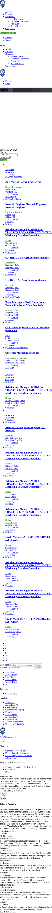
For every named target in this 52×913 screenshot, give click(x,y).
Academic (10, 702)
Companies (10, 28)
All (6, 684)
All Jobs (8, 12)
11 (6, 658)
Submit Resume (17, 26)
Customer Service (14, 710)
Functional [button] (4, 848)
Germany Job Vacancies (15, 751)
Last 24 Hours (11, 675)
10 (6, 655)
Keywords (4, 665)
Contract (11, 693)
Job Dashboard (17, 19)
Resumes (9, 14)
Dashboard (10, 16)
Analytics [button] (4, 872)
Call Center (11, 707)
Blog (7, 772)
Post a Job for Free (8, 33)
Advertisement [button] (6, 887)
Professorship (12, 719)
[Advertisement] (26, 121)
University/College (14, 724)
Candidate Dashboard (20, 21)
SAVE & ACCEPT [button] (8, 912)
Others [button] (3, 902)
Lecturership (11, 717)
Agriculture (11, 705)
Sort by (3, 152)
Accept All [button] (18, 791)
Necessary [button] (4, 833)
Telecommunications (15, 722)
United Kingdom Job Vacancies (18, 755)
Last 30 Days (11, 682)
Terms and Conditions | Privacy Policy (21, 767)
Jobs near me (10, 758)
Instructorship (12, 714)
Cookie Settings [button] (6, 791)
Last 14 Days (11, 679)
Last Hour (9, 672)
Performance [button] (5, 860)
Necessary (7, 836)
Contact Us (10, 769)
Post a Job (15, 24)
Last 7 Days (10, 677)
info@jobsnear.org (8, 737)
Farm (9, 712)
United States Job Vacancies (17, 753)
